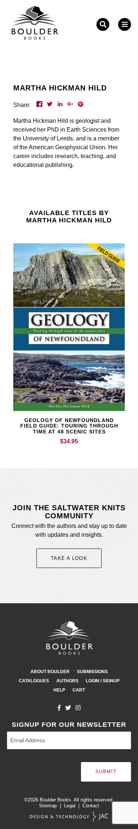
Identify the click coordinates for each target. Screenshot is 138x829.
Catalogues (34, 680)
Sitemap (48, 805)
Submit (106, 771)
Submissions (92, 671)
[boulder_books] (78, 707)
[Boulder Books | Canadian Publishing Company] (34, 24)
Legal (69, 805)
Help (59, 690)
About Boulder (50, 671)
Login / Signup (103, 680)
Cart (78, 690)
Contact (90, 805)
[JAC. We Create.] (69, 816)
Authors (67, 680)
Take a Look (69, 558)
